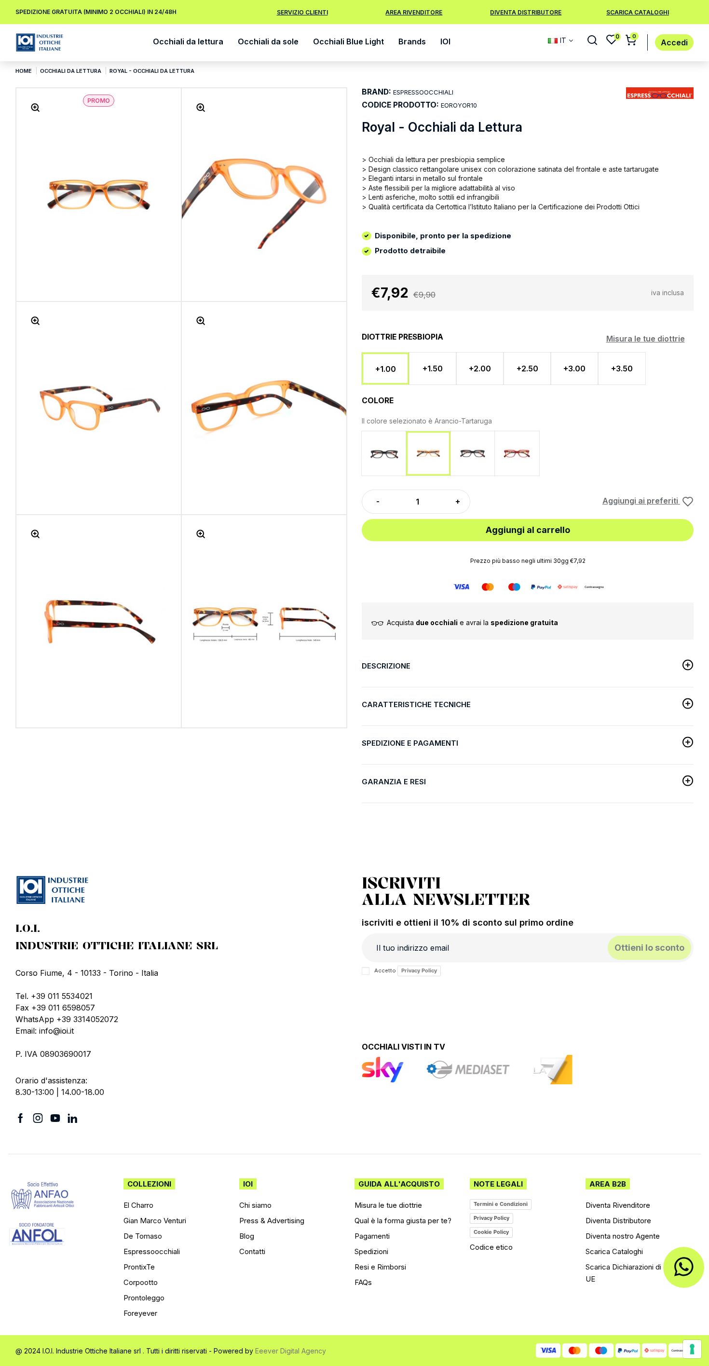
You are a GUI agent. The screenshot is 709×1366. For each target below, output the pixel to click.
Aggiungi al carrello (528, 530)
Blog (246, 1236)
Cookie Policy (491, 1232)
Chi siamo (255, 1205)
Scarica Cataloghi (637, 12)
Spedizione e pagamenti (410, 743)
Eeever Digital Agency (290, 1351)
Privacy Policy (419, 970)
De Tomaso (142, 1236)
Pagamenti (372, 1236)
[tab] (528, 668)
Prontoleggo (143, 1297)
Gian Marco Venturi (154, 1220)
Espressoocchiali (151, 1251)
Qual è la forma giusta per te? (402, 1220)
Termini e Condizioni (501, 1204)
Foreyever (140, 1313)
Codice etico (491, 1247)
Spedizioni (371, 1251)
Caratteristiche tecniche (416, 704)
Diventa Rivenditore (618, 1205)
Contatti (252, 1251)
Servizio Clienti (302, 12)
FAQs (363, 1282)
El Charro (138, 1205)
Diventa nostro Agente (623, 1236)
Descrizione (386, 665)
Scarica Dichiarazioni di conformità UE (642, 1273)
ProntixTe (139, 1266)
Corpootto (140, 1282)
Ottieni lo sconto (649, 948)
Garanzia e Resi (394, 781)
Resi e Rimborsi (380, 1266)
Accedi (674, 42)
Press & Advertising (271, 1220)
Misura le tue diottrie (645, 338)
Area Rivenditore (413, 12)
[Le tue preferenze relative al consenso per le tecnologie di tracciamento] (692, 1349)
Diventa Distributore (525, 12)
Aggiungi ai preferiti (641, 500)
